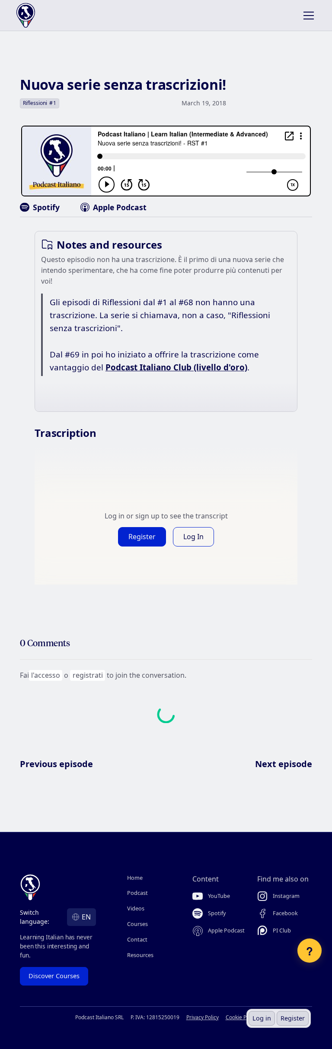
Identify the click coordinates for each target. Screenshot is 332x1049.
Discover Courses (54, 976)
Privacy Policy (202, 1017)
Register (293, 1018)
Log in (261, 1018)
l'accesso (45, 675)
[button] (307, 15)
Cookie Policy (241, 1017)
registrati (88, 675)
